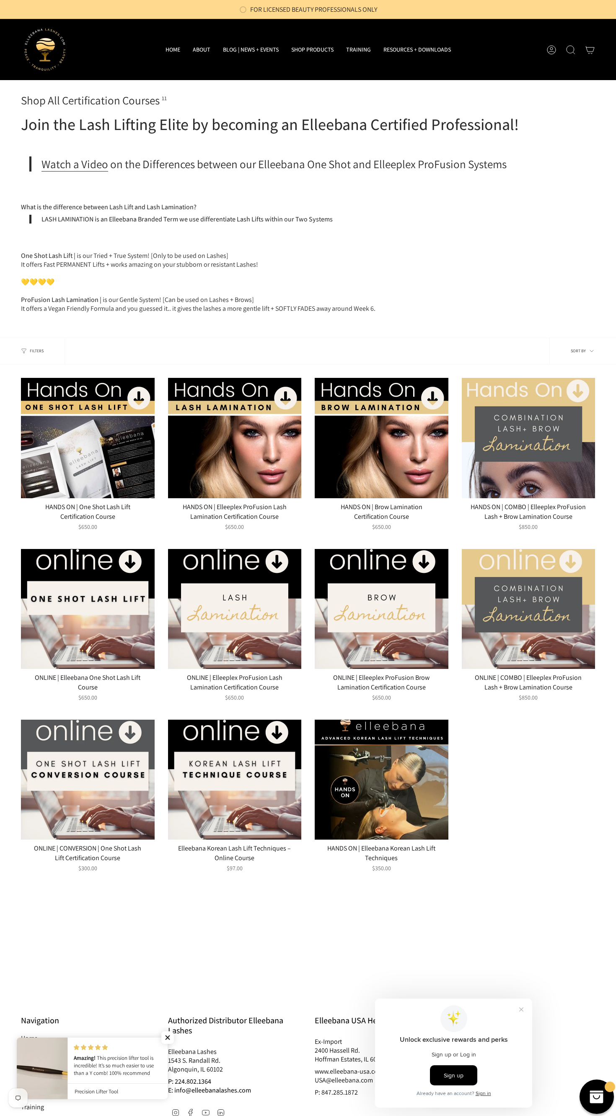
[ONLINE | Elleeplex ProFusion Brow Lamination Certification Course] (381, 609)
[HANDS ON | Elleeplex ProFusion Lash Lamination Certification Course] (235, 438)
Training (32, 1107)
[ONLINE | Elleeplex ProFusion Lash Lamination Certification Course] (235, 609)
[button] (312, 50)
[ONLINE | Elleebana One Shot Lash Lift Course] (88, 609)
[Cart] (590, 50)
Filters (37, 351)
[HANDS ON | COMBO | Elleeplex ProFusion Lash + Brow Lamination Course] (528, 438)
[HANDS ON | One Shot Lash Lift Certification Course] (88, 438)
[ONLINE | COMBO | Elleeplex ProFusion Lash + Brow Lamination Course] (528, 609)
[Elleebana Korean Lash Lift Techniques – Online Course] (235, 780)
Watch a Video (74, 164)
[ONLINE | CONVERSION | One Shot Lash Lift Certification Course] (88, 780)
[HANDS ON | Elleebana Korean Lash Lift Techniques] (381, 780)
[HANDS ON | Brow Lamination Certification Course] (381, 438)
